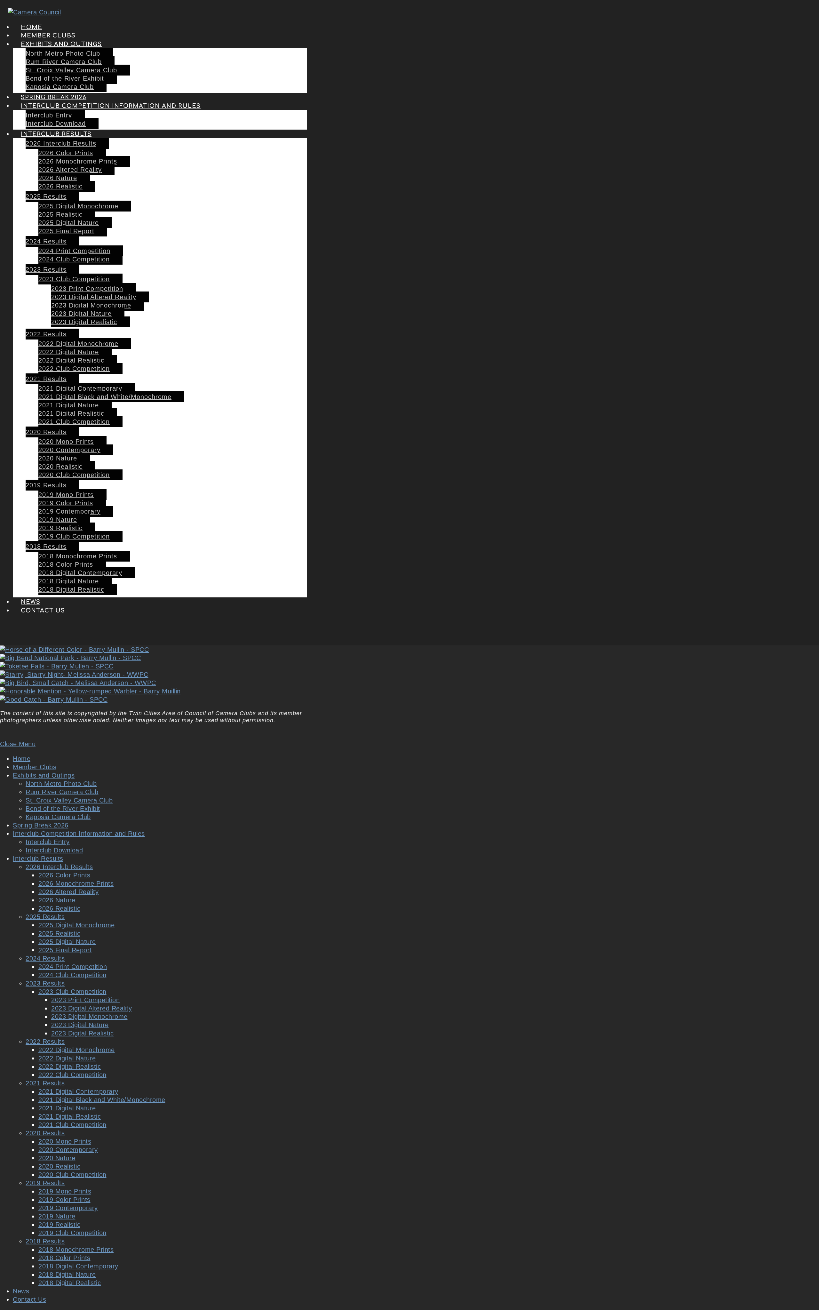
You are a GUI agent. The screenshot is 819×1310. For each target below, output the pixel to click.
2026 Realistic (59, 908)
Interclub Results (38, 858)
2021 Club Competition (72, 1124)
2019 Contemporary (68, 1207)
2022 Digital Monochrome (76, 1049)
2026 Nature (57, 900)
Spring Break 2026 (40, 825)
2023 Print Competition (85, 999)
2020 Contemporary (68, 1149)
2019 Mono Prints (64, 1191)
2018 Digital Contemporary (78, 1266)
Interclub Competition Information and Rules (79, 833)
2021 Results (45, 1083)
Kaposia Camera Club (58, 816)
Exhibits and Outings (44, 775)
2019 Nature (57, 1216)
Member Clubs (34, 767)
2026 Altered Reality (68, 891)
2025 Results (45, 916)
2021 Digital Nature (67, 1108)
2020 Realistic (59, 1166)
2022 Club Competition (72, 1074)
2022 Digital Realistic (69, 1066)
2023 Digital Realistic (82, 1033)
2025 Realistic (59, 933)
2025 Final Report (65, 950)
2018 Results (45, 1241)
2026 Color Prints (64, 875)
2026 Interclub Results (59, 866)
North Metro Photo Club (61, 783)
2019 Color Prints (64, 1199)
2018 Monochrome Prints (76, 1249)
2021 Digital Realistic (69, 1116)
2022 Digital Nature (67, 1058)
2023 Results (45, 983)
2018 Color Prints (64, 1257)
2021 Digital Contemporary (78, 1091)
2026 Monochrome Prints (76, 883)
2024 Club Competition (72, 975)
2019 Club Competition (72, 1232)
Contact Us (29, 1299)
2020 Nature (57, 1158)
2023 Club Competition (72, 991)
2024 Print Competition (72, 966)
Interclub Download (54, 850)
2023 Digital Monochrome (89, 1016)
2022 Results (45, 1041)
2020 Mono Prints (64, 1141)
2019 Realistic (59, 1224)
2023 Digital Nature (80, 1024)
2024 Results (45, 958)
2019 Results (45, 1182)
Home (21, 758)
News (21, 1291)
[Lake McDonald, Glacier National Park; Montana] (74, 674)
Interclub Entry (48, 841)
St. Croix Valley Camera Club (69, 800)
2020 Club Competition (72, 1174)
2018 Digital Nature (67, 1274)
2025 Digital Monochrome (76, 925)
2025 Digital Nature (67, 941)
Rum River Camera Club (62, 791)
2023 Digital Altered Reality (91, 1008)
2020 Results (45, 1133)
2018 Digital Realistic (69, 1282)
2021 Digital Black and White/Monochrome (101, 1099)
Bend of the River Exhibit (63, 808)
